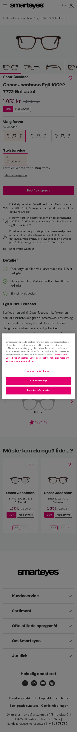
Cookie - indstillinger (38, 371)
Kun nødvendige (38, 380)
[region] (38, 366)
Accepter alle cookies (38, 390)
